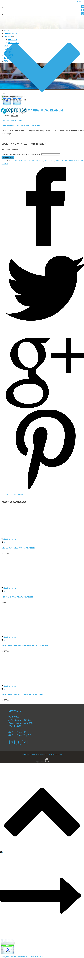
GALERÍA (7, 58)
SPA (46, 160)
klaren (52, 160)
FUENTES (8, 49)
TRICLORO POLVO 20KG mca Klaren (23, 694)
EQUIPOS (7, 52)
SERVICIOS (12, 40)
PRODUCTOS (9, 55)
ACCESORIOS (13, 43)
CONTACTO (79, 1)
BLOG (6, 61)
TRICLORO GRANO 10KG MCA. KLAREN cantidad (21, 154)
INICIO (6, 30)
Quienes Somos (10, 33)
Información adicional (14, 494)
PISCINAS (8, 36)
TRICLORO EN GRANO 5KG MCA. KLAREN (25, 645)
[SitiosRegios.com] (46, 762)
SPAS (6, 46)
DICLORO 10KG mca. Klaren (18, 547)
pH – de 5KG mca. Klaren (17, 596)
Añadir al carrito (8, 157)
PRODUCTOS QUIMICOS (33, 160)
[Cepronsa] (14, 114)
